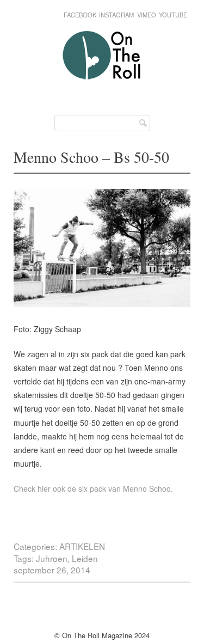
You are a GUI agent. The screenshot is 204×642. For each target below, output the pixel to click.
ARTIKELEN (82, 546)
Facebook (80, 14)
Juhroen (51, 558)
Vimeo (146, 14)
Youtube (173, 14)
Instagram (116, 14)
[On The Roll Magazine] (102, 87)
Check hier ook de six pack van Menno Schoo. (93, 488)
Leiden (85, 558)
